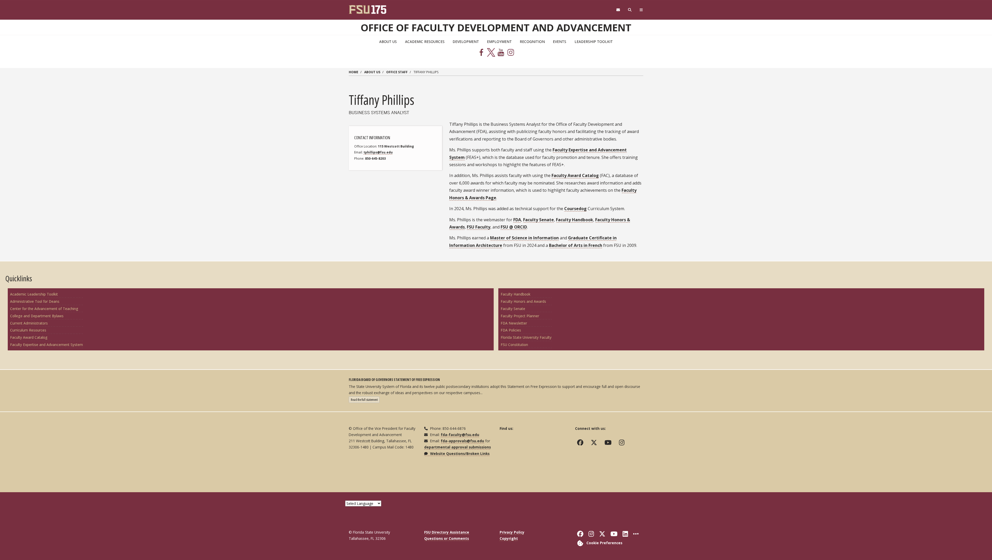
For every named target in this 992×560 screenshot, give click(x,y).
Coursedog (575, 208)
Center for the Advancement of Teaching (44, 308)
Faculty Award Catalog (575, 175)
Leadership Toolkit (594, 41)
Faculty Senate (538, 220)
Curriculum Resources (28, 330)
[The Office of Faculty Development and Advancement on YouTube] (609, 442)
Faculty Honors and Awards (523, 301)
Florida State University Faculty (526, 337)
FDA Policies (511, 330)
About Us (388, 41)
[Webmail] (618, 9)
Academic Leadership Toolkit (34, 294)
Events (559, 41)
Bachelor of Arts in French (575, 245)
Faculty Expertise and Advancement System (46, 344)
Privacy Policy (512, 532)
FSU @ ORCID (514, 227)
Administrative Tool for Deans (34, 301)
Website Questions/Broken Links (459, 453)
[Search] (630, 9)
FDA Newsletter (514, 323)
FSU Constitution (514, 344)
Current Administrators (29, 323)
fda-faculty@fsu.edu (460, 434)
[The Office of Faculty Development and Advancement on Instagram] (623, 442)
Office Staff (397, 72)
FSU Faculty (478, 227)
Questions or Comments (446, 538)
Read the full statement (365, 399)
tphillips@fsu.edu (378, 152)
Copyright (509, 538)
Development (466, 41)
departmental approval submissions (457, 447)
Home (353, 72)
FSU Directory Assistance (446, 532)
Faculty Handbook (574, 220)
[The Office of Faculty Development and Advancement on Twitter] (595, 442)
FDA (517, 220)
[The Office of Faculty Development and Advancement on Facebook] (581, 442)
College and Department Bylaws (37, 315)
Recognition (532, 41)
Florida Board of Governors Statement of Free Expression (394, 379)
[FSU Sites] (641, 9)
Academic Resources (425, 41)
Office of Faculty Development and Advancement (496, 27)
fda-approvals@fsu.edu (462, 440)
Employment (499, 41)
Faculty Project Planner (520, 315)
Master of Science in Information (524, 238)
